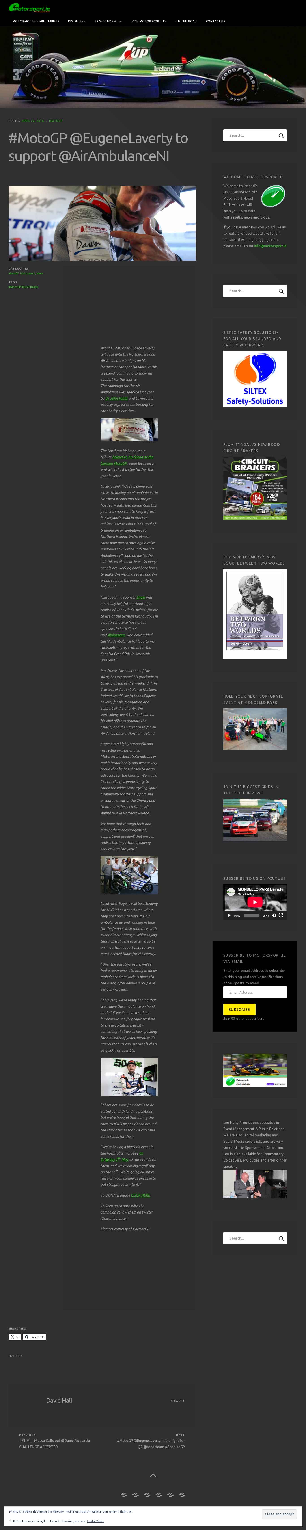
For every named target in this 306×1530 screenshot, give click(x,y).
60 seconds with (108, 21)
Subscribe (239, 1010)
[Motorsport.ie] (153, 67)
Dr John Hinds (116, 398)
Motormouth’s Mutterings (36, 21)
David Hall (59, 1400)
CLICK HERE (141, 1195)
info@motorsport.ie (270, 246)
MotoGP (56, 120)
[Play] (229, 915)
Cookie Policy (95, 1521)
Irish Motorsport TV (148, 21)
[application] (255, 902)
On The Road (186, 21)
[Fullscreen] (281, 915)
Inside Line (77, 21)
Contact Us (215, 21)
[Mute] (274, 915)
